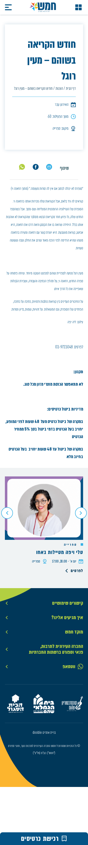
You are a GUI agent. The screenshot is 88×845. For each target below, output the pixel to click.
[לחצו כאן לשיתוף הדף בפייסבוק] (35, 167)
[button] (7, 513)
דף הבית (71, 88)
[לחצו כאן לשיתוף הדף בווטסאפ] (22, 167)
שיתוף (64, 168)
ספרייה (71, 545)
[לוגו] (43, 7)
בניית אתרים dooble (44, 732)
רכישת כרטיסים (40, 838)
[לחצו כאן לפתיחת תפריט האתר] (78, 7)
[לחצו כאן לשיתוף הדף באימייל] (49, 167)
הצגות (59, 88)
